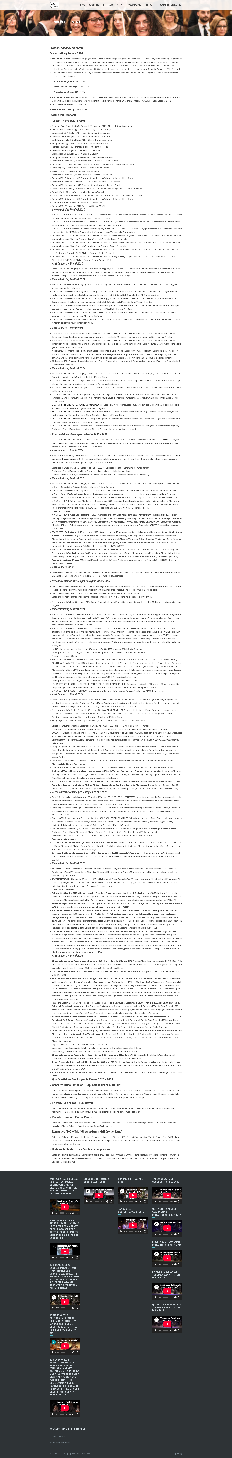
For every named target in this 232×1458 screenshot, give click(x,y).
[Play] (53, 1213)
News (111, 5)
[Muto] (73, 1213)
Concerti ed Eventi (97, 5)
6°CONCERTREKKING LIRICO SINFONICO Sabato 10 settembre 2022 (83, 411)
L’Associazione (134, 5)
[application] (65, 1207)
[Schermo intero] (77, 1213)
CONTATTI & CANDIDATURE (170, 5)
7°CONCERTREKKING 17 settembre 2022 (70, 418)
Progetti (150, 5)
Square (72, 1453)
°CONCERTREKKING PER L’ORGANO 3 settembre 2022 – (78, 405)
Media (119, 5)
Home (82, 5)
